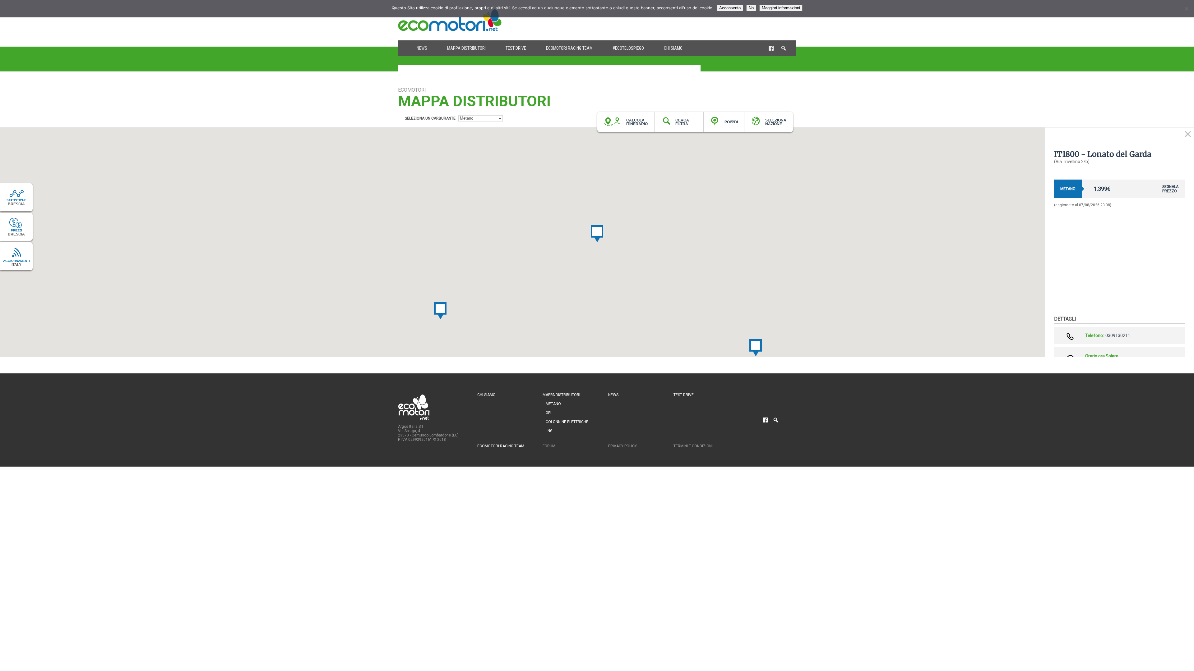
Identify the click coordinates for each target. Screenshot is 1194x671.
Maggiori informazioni (781, 8)
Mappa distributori (466, 48)
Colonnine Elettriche (567, 422)
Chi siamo (673, 48)
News (422, 48)
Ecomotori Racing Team (569, 48)
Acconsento (730, 8)
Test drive (516, 48)
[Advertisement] (683, 20)
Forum (549, 446)
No (751, 8)
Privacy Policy (622, 446)
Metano (553, 404)
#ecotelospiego (628, 48)
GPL (549, 413)
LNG (549, 431)
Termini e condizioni (693, 446)
